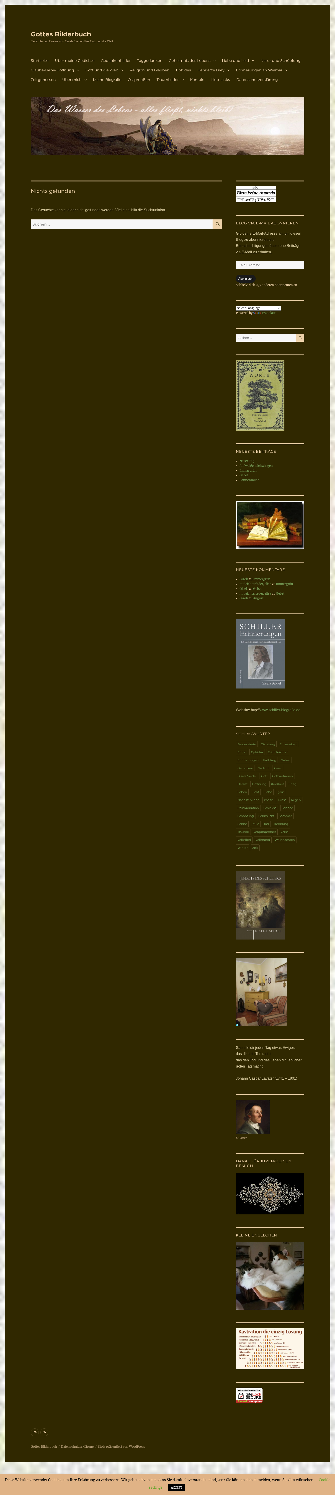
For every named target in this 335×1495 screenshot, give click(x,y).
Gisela (244, 579)
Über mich (72, 80)
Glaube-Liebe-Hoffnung (52, 70)
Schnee (287, 808)
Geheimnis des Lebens (190, 60)
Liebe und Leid (235, 60)
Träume (243, 832)
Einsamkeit (288, 744)
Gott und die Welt (101, 70)
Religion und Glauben (150, 70)
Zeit (255, 847)
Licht (255, 792)
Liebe (268, 792)
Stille (255, 824)
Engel (241, 752)
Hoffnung (259, 784)
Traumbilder (168, 80)
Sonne (242, 824)
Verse (285, 832)
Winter (242, 847)
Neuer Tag (247, 461)
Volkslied (244, 840)
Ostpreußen (139, 80)
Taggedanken (149, 60)
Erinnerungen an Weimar (259, 70)
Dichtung (268, 744)
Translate (269, 313)
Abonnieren (245, 278)
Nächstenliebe (248, 800)
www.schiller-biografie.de (280, 710)
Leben (242, 792)
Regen (296, 800)
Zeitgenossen (43, 80)
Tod (266, 824)
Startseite (40, 60)
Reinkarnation (248, 808)
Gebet (244, 475)
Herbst (242, 784)
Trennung (280, 824)
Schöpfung (245, 816)
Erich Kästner (278, 752)
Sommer (285, 816)
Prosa (282, 800)
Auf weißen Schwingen (256, 466)
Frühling (269, 760)
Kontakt (197, 80)
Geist (278, 768)
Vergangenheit (264, 832)
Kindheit (277, 784)
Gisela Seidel (247, 776)
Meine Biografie (107, 80)
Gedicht (264, 768)
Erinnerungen (248, 760)
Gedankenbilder (116, 60)
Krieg (292, 784)
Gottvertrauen (282, 776)
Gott (264, 776)
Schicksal (270, 808)
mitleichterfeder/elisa (255, 584)
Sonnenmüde (249, 480)
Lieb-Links (220, 80)
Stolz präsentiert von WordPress (121, 1447)
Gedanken (245, 768)
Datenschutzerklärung (257, 80)
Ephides (183, 70)
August (258, 598)
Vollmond (262, 840)
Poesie (269, 800)
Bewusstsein (246, 744)
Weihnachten (285, 840)
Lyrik (280, 792)
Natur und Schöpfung (280, 60)
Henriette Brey (210, 70)
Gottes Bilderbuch (61, 34)
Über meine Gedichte (75, 60)
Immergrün (248, 470)
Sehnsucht (266, 816)
